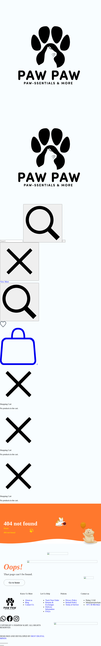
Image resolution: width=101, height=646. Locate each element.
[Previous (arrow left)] (1, 645)
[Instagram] (16, 619)
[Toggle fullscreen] (5, 643)
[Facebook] (10, 619)
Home (6, 528)
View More (4, 282)
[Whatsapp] (3, 619)
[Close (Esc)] (1, 643)
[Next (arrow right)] (3, 645)
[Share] (3, 643)
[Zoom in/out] (7, 643)
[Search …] (19, 302)
